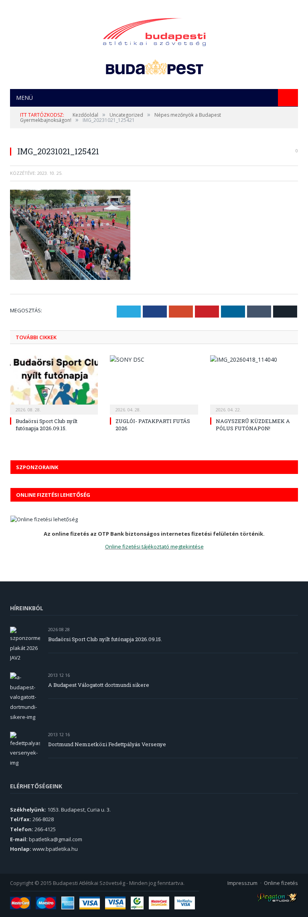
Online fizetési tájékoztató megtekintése (154, 546)
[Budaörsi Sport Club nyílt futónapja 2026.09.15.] (54, 384)
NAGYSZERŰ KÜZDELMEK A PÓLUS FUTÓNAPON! (253, 424)
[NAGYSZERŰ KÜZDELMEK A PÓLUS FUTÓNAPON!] (254, 384)
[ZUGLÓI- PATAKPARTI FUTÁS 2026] (154, 384)
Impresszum (242, 883)
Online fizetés (281, 883)
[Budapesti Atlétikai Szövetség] (154, 30)
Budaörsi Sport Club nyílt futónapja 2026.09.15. (46, 424)
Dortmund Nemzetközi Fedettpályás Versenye (107, 744)
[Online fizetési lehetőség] (44, 519)
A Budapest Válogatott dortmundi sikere (98, 684)
